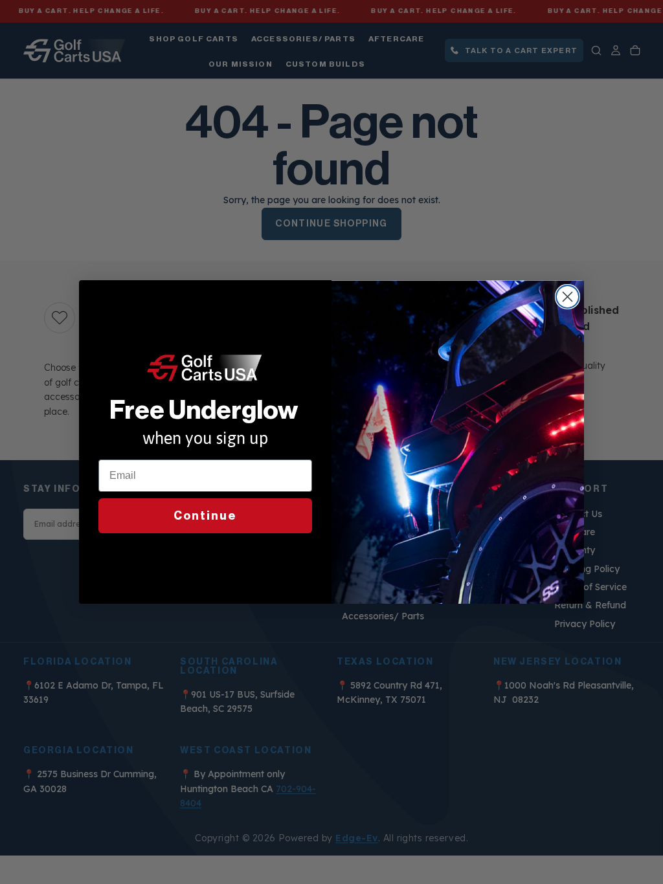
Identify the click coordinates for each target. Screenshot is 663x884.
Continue (205, 516)
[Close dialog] (567, 296)
